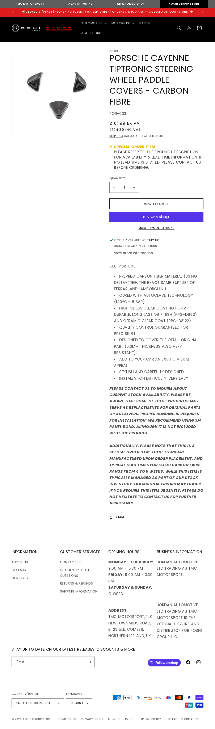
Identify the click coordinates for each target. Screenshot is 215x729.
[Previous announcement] (12, 12)
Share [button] (120, 517)
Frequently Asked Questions (75, 573)
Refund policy (66, 719)
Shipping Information (79, 591)
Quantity (117, 178)
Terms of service (120, 719)
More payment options (156, 228)
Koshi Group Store (184, 3)
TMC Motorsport (29, 3)
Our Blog (20, 578)
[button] (94, 23)
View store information (133, 253)
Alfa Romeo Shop (131, 3)
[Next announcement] (202, 12)
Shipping (116, 136)
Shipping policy (149, 719)
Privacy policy (92, 719)
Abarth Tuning (80, 3)
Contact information (182, 719)
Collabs (19, 570)
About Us (20, 562)
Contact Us (71, 562)
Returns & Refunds (76, 583)
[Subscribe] (89, 662)
